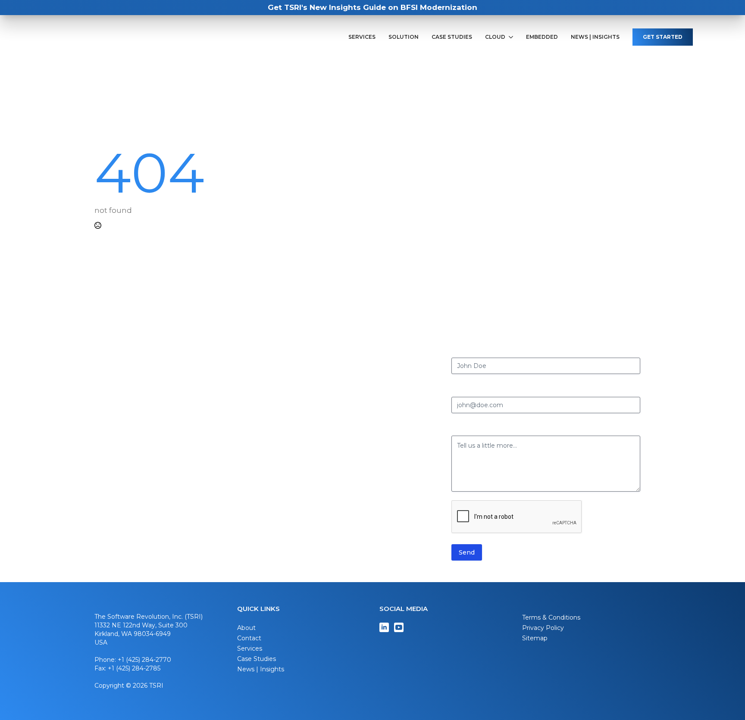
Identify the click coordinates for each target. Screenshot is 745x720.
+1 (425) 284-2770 (144, 660)
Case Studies (452, 37)
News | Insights (595, 37)
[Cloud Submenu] (512, 37)
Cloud (495, 37)
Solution (403, 37)
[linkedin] (384, 627)
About (246, 628)
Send (467, 552)
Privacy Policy (543, 628)
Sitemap (535, 638)
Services (362, 37)
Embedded (542, 37)
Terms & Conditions (551, 617)
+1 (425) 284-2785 (134, 668)
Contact (249, 638)
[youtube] (399, 627)
